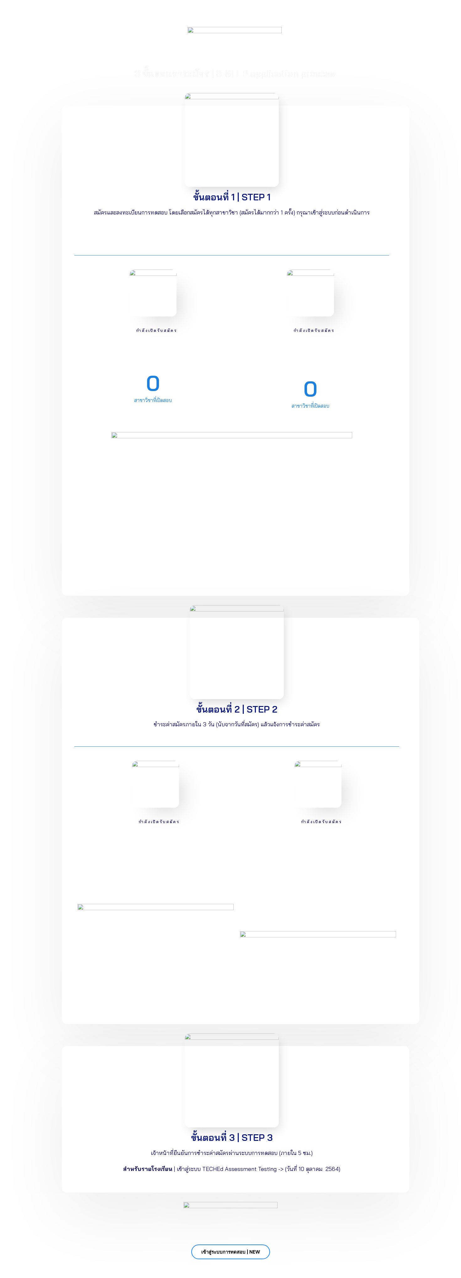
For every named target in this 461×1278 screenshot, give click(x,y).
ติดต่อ (309, 13)
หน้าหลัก (114, 13)
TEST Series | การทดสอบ (160, 13)
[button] (230, 1252)
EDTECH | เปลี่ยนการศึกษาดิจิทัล (232, 13)
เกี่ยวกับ (286, 13)
